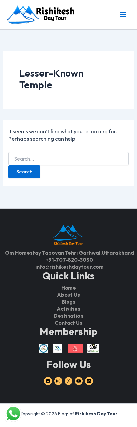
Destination (68, 315)
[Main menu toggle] (122, 14)
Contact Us (68, 322)
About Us (68, 294)
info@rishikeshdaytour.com (69, 266)
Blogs (68, 301)
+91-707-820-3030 (69, 259)
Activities (68, 308)
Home (68, 287)
